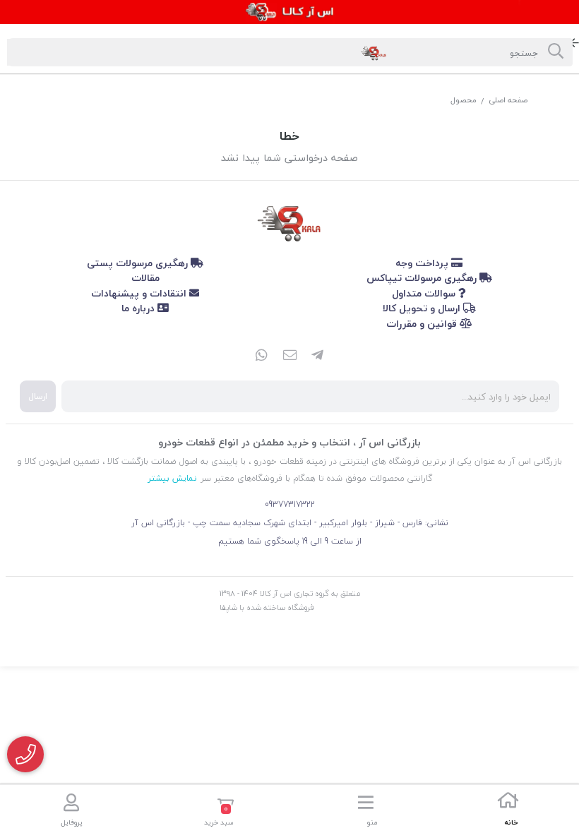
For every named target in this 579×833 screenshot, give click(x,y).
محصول (463, 100)
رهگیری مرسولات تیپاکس (422, 278)
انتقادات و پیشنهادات (140, 293)
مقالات (145, 278)
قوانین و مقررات (423, 323)
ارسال (37, 396)
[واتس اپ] (261, 356)
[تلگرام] (317, 356)
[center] (556, 52)
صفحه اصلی (508, 100)
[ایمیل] (289, 356)
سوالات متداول (425, 293)
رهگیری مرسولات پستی (139, 263)
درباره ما (139, 308)
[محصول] (289, 221)
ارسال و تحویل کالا (423, 308)
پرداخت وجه (423, 263)
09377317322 (290, 504)
